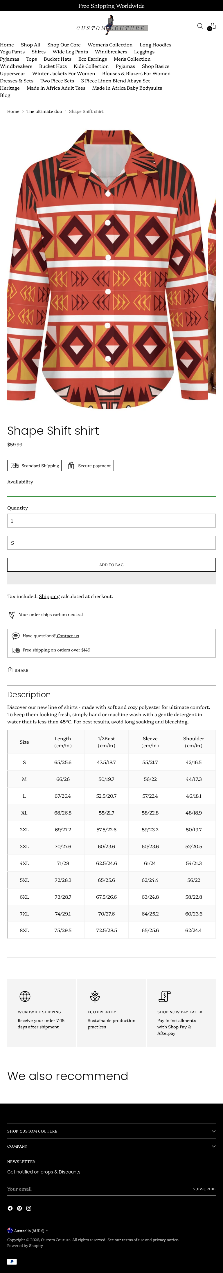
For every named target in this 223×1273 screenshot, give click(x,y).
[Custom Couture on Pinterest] (20, 1209)
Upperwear (12, 73)
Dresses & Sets (16, 80)
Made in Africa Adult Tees (56, 87)
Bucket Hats (57, 58)
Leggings (144, 51)
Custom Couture (55, 1239)
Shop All (30, 44)
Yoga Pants (12, 51)
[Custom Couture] (111, 26)
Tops (31, 58)
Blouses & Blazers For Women (136, 73)
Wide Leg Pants (70, 51)
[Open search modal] (200, 26)
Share (21, 670)
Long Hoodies (155, 44)
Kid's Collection (91, 65)
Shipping (49, 596)
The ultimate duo (44, 111)
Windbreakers (111, 51)
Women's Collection (110, 44)
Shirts (39, 51)
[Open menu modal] (10, 26)
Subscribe (204, 1188)
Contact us (67, 635)
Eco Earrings (92, 58)
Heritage (10, 87)
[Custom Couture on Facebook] (10, 1209)
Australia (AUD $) (29, 1230)
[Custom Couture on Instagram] (29, 1209)
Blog (5, 94)
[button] (111, 578)
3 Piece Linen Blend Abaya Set (115, 80)
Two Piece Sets (57, 80)
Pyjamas (9, 58)
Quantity (17, 507)
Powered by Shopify (25, 1245)
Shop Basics (155, 65)
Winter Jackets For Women (63, 73)
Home (7, 44)
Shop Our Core (64, 44)
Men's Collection (132, 58)
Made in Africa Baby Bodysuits (127, 87)
